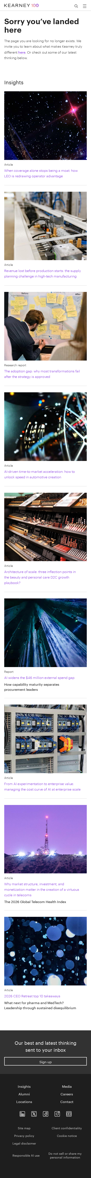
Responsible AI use (26, 1155)
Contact (66, 1101)
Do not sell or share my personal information (65, 1155)
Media (67, 1086)
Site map (24, 1127)
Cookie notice (67, 1135)
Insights (24, 1086)
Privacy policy (24, 1135)
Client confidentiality (67, 1127)
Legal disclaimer (24, 1143)
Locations (24, 1101)
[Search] (76, 6)
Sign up (45, 1061)
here (21, 51)
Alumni (24, 1094)
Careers (67, 1094)
